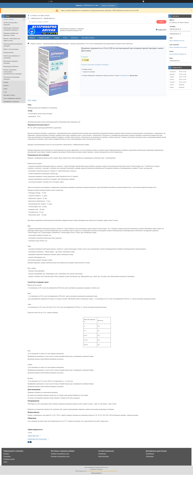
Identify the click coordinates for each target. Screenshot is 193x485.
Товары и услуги (44, 37)
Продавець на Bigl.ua (96, 469)
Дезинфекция (150, 453)
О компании (7, 456)
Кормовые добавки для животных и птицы (11, 34)
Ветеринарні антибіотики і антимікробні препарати (11, 29)
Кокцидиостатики (103, 456)
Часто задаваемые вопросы (12, 98)
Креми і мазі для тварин (11, 49)
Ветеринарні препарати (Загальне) (11, 62)
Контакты (74, 37)
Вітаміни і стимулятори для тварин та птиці (12, 39)
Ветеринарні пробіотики (11, 66)
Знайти (161, 22)
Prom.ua (106, 467)
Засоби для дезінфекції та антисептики (12, 57)
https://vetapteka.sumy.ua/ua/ (178, 47)
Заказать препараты (109, 5)
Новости (6, 85)
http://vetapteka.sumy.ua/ (176, 40)
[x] (30, 442)
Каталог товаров (9, 19)
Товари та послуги (36, 44)
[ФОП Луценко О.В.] (43, 30)
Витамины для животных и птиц (60, 456)
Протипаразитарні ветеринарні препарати (13, 45)
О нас (5, 92)
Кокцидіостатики (8, 52)
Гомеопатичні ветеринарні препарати (12, 78)
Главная (32, 37)
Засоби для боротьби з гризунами (11, 23)
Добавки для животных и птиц (60, 453)
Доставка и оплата (9, 95)
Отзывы (6, 82)
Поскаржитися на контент (94, 471)
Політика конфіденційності (110, 471)
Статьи (5, 89)
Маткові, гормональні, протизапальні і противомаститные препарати (13, 72)
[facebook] (28, 442)
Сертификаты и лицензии (11, 101)
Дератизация (150, 456)
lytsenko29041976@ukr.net (177, 54)
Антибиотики (102, 453)
